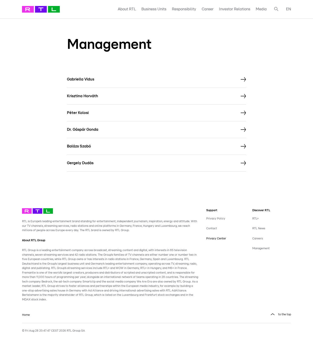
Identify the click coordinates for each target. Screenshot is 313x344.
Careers (257, 238)
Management (261, 248)
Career (208, 9)
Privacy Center (216, 238)
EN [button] (288, 9)
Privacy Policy (215, 218)
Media (261, 9)
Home (26, 314)
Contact (211, 228)
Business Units (153, 9)
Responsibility (184, 9)
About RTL (127, 9)
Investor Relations (234, 9)
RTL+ (255, 218)
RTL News (258, 228)
